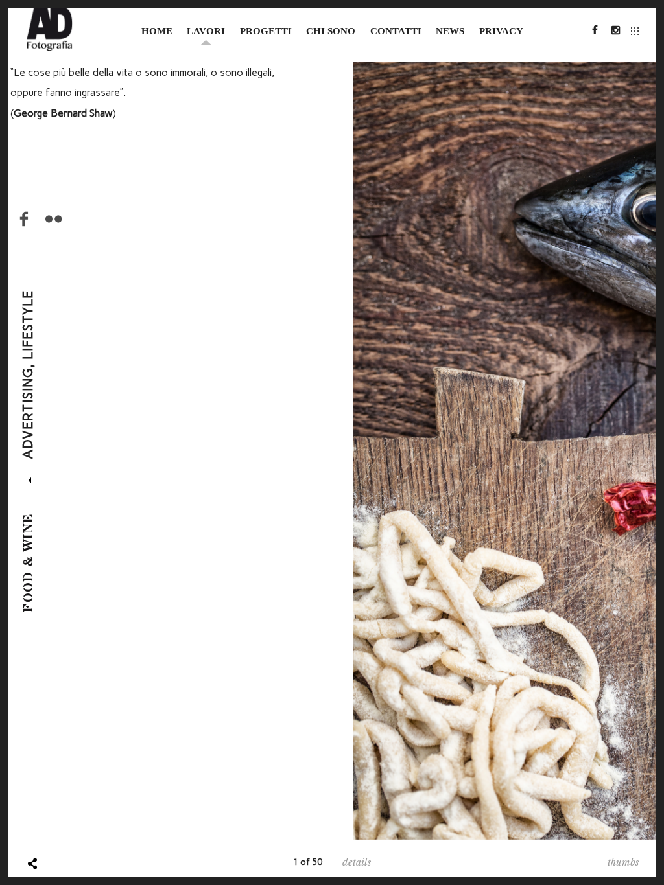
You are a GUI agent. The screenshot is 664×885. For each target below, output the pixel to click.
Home (156, 31)
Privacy (501, 31)
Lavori (206, 31)
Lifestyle (28, 324)
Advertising (28, 413)
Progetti (266, 31)
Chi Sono (330, 31)
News (450, 31)
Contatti (395, 31)
